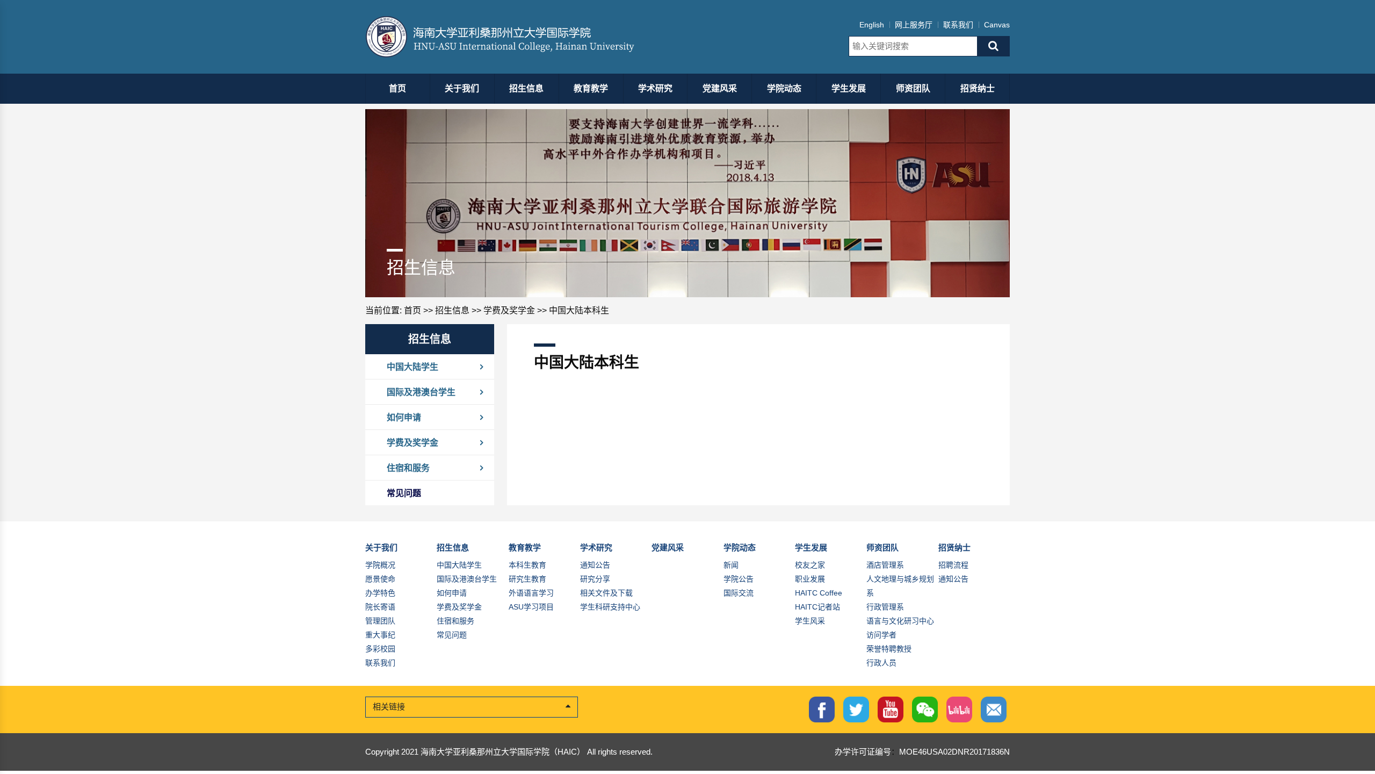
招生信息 (526, 88)
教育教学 (591, 88)
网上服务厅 (913, 24)
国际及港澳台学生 (421, 392)
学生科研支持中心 (610, 607)
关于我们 (462, 88)
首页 (397, 88)
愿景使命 (380, 579)
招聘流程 (953, 565)
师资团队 (913, 88)
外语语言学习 (531, 593)
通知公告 (595, 565)
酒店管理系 (885, 565)
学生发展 (848, 88)
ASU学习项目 (531, 607)
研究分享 (595, 579)
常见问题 (404, 493)
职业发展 (810, 579)
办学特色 (380, 593)
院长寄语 (380, 607)
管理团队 (380, 621)
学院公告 (738, 579)
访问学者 (881, 634)
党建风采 (720, 88)
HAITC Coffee (818, 593)
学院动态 (784, 88)
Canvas (997, 24)
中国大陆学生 (412, 366)
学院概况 (380, 565)
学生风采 (810, 621)
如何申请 (404, 417)
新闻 (731, 565)
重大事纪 (380, 634)
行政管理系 (885, 607)
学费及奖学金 (509, 310)
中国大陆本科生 (579, 310)
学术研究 (655, 88)
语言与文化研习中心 (900, 621)
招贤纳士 (977, 88)
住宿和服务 (408, 468)
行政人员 (881, 662)
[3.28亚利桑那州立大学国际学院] (508, 37)
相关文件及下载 (606, 593)
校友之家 (810, 565)
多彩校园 (380, 648)
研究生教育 (527, 579)
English (871, 24)
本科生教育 (527, 565)
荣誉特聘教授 (888, 648)
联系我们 (958, 24)
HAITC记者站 (817, 607)
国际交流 (738, 593)
